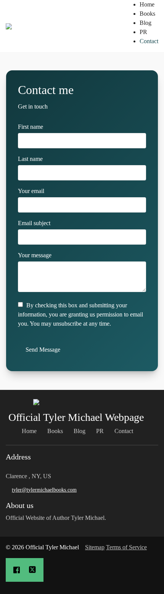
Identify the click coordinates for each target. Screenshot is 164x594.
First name (30, 126)
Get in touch (33, 106)
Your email (31, 191)
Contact (149, 41)
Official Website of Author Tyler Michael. (57, 517)
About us (20, 505)
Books (147, 13)
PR (143, 32)
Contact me (46, 90)
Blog (145, 22)
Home (147, 4)
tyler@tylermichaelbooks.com (44, 490)
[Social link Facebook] (16, 570)
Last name (30, 159)
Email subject (34, 223)
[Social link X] (32, 570)
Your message (34, 255)
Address (18, 457)
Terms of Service (126, 547)
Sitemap (95, 547)
